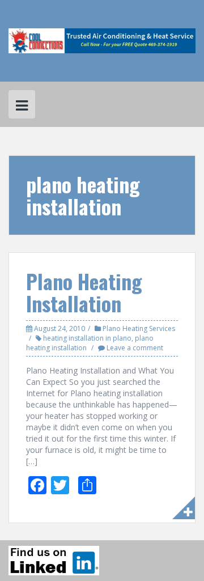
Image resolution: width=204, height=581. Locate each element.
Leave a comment (135, 348)
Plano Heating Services (139, 328)
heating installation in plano (87, 338)
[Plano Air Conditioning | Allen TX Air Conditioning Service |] (102, 40)
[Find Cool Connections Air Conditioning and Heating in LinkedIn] (53, 560)
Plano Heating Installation (84, 292)
